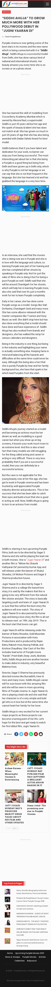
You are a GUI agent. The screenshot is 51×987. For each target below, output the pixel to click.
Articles (6, 12)
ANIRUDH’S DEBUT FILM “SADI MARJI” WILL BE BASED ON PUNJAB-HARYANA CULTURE (32, 932)
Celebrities (20, 960)
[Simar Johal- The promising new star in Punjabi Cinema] (36, 796)
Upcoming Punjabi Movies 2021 (29, 953)
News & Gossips (12, 957)
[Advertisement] (25, 93)
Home (10, 953)
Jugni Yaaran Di (35, 559)
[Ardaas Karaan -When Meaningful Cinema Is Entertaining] (14, 759)
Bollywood (31, 960)
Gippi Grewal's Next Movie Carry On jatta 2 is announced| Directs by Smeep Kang (31, 943)
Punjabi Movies (29, 957)
